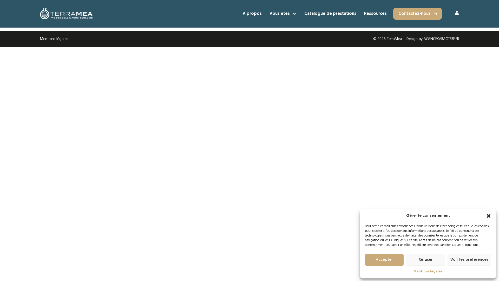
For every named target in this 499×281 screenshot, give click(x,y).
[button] (488, 216)
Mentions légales (428, 271)
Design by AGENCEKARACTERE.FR (432, 39)
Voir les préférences (469, 260)
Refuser (426, 260)
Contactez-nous (414, 14)
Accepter (384, 260)
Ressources (375, 14)
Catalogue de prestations (330, 14)
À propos (252, 14)
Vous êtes (280, 14)
